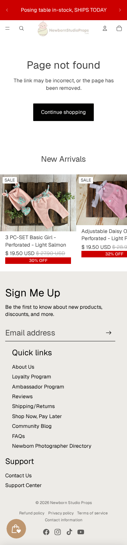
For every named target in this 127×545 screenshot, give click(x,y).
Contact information (63, 520)
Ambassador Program (38, 386)
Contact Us (18, 475)
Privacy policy (61, 513)
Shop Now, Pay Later (37, 416)
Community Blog (32, 426)
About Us (23, 366)
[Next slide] (120, 10)
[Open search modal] (21, 28)
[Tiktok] (69, 532)
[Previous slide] (7, 10)
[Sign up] (108, 332)
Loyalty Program (31, 376)
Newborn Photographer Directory (52, 446)
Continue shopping (63, 112)
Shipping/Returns (33, 406)
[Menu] (7, 28)
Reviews (22, 396)
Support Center (23, 485)
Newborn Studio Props (71, 502)
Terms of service (92, 513)
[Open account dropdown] (105, 28)
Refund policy (31, 513)
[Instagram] (58, 532)
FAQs (18, 436)
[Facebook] (46, 532)
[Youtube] (81, 532)
